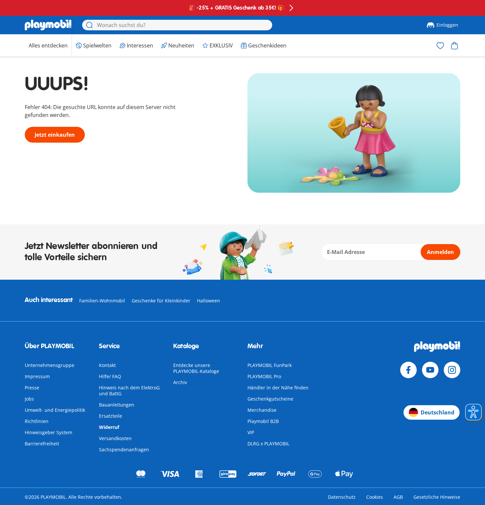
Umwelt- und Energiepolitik (55, 410)
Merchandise (261, 410)
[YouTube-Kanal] (430, 370)
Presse (32, 387)
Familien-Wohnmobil (102, 300)
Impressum (37, 376)
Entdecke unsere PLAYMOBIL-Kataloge (196, 368)
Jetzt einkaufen (55, 134)
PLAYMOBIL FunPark (269, 365)
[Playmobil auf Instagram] (452, 370)
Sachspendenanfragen (124, 449)
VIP (250, 432)
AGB (398, 497)
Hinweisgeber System (48, 432)
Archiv (180, 382)
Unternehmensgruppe (49, 365)
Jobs (29, 399)
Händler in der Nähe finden (277, 387)
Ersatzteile (110, 416)
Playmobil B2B (263, 421)
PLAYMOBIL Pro (264, 376)
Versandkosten (115, 438)
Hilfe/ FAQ (110, 376)
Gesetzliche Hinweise (436, 497)
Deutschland (437, 412)
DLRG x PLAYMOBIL (268, 443)
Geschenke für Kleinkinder (161, 300)
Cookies (374, 497)
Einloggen (447, 25)
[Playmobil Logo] (48, 25)
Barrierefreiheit (42, 443)
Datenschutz (342, 497)
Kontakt (107, 365)
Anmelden (440, 252)
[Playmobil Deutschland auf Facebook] (408, 370)
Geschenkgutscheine (270, 399)
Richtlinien (36, 421)
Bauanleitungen (116, 405)
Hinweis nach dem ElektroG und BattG (129, 390)
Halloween (208, 300)
